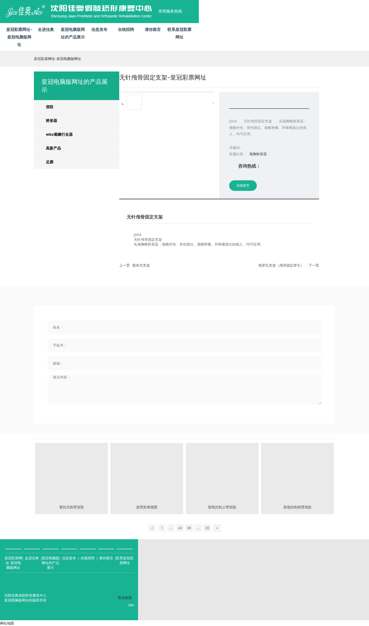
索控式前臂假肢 (71, 507)
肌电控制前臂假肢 (297, 507)
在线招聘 (88, 558)
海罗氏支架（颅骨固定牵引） (281, 265)
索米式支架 (141, 265)
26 (189, 528)
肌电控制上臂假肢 (222, 507)
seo (131, 605)
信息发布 (69, 558)
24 (180, 528)
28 (207, 528)
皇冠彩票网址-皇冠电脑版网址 (19, 37)
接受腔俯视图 (146, 507)
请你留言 (106, 558)
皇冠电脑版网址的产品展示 (50, 563)
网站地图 (7, 623)
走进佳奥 (32, 558)
